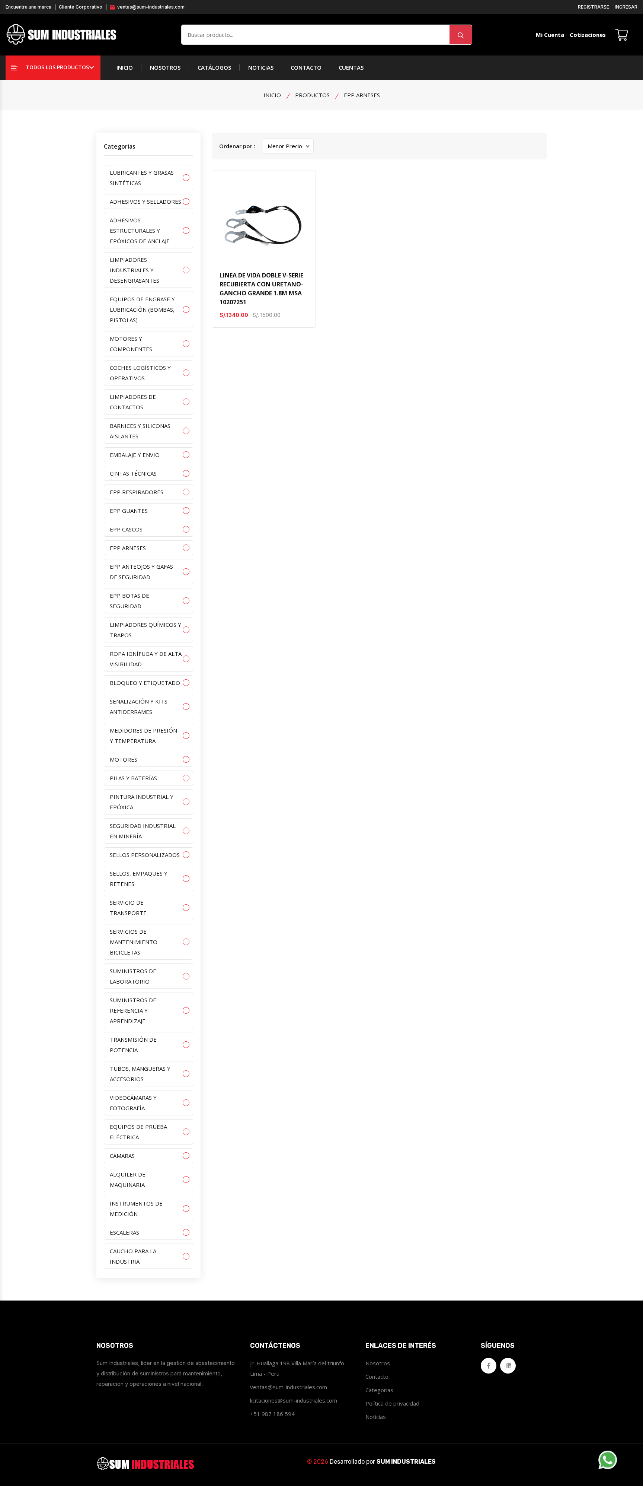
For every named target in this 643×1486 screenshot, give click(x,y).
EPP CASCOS (126, 529)
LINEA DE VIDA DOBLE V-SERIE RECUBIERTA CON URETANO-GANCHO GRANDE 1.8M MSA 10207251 (261, 288)
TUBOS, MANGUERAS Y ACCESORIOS (140, 1074)
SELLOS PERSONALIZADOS (145, 854)
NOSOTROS (165, 67)
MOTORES (123, 759)
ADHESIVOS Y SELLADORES (145, 201)
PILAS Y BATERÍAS (133, 778)
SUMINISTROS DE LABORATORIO (133, 976)
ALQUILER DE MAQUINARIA (127, 1179)
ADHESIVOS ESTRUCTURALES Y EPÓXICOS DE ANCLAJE (140, 230)
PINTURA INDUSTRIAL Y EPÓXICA (141, 802)
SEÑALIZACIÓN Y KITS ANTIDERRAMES (138, 706)
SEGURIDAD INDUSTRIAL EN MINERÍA (143, 831)
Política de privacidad (392, 1403)
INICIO (124, 67)
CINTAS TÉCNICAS (133, 473)
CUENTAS (351, 67)
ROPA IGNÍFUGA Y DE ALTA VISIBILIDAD (146, 659)
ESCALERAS (124, 1232)
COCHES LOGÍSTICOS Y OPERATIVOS (140, 373)
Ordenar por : (237, 146)
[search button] (461, 34)
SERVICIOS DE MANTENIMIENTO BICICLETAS (133, 942)
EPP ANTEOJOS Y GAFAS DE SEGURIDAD (141, 572)
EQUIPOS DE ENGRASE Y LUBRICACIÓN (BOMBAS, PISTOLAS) (142, 309)
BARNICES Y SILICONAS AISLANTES (140, 431)
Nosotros (377, 1363)
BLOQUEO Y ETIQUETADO (145, 682)
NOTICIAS (260, 67)
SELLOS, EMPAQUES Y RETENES (138, 879)
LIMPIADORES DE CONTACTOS (133, 402)
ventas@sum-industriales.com (150, 7)
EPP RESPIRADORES (136, 492)
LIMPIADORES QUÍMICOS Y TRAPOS (145, 630)
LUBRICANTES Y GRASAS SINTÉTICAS (142, 178)
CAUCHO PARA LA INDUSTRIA (133, 1256)
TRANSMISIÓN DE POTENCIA (133, 1045)
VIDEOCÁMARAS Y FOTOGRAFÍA (133, 1103)
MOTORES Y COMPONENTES (131, 344)
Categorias (379, 1390)
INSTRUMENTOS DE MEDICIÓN (136, 1208)
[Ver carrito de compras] (621, 34)
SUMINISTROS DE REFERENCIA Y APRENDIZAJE (133, 1010)
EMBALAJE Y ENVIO (135, 454)
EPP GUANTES (129, 510)
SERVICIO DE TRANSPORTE (128, 908)
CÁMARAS (122, 1155)
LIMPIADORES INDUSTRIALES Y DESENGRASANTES (134, 270)
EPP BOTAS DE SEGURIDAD (129, 601)
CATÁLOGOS (214, 67)
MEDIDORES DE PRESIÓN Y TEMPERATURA (143, 735)
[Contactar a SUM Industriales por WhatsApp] (607, 1460)
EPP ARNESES (128, 548)
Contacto (376, 1376)
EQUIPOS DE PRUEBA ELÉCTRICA (138, 1132)
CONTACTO (306, 67)
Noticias (375, 1416)
